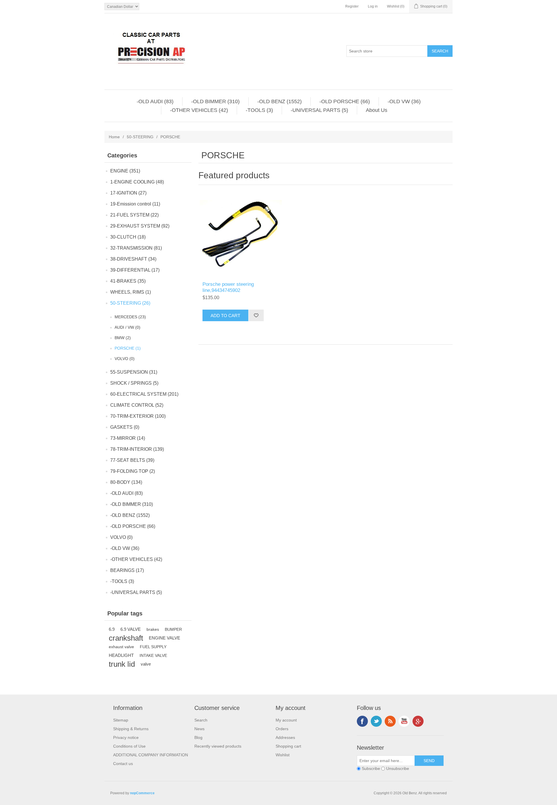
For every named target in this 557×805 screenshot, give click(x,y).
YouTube (404, 721)
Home (114, 137)
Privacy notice (126, 737)
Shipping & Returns (131, 728)
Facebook (362, 721)
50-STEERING (140, 137)
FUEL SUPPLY (153, 646)
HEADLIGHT (121, 655)
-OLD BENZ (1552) (279, 101)
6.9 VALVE (130, 629)
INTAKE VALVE (153, 655)
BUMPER (173, 629)
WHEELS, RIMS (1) (130, 292)
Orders (282, 728)
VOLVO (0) (125, 358)
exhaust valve (121, 646)
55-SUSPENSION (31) (133, 372)
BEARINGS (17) (127, 570)
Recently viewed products (217, 746)
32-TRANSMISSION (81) (136, 248)
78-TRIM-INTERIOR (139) (137, 449)
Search (200, 720)
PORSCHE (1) (128, 348)
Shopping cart (288, 746)
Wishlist (283, 755)
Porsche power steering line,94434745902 (228, 287)
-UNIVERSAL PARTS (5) (319, 110)
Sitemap (120, 720)
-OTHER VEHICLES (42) (199, 110)
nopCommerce (142, 793)
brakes (153, 629)
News (199, 728)
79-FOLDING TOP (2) (132, 471)
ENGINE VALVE (164, 637)
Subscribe (371, 768)
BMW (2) (123, 337)
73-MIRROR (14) (127, 438)
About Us (376, 110)
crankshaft (126, 638)
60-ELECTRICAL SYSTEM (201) (144, 394)
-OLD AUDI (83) (155, 101)
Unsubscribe (397, 768)
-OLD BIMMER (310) (215, 101)
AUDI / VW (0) (127, 327)
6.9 (112, 629)
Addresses (285, 737)
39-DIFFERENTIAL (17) (135, 270)
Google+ (418, 721)
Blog (198, 737)
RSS (390, 721)
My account (286, 720)
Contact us (123, 763)
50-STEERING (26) (130, 303)
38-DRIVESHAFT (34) (133, 259)
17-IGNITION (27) (128, 192)
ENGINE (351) (125, 170)
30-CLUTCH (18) (128, 237)
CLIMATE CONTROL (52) (136, 405)
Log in (373, 6)
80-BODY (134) (126, 482)
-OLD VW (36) (404, 101)
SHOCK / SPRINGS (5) (134, 383)
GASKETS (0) (124, 427)
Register (352, 6)
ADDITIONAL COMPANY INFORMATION (150, 755)
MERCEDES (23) (130, 317)
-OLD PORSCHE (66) (344, 101)
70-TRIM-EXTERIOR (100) (138, 416)
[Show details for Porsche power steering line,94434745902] (241, 235)
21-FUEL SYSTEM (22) (134, 214)
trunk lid (122, 664)
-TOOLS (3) (259, 110)
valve (146, 664)
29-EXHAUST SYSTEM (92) (139, 225)
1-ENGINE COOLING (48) (137, 181)
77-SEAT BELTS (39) (132, 460)
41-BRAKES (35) (128, 281)
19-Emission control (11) (135, 203)
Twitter (376, 721)
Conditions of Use (129, 746)
